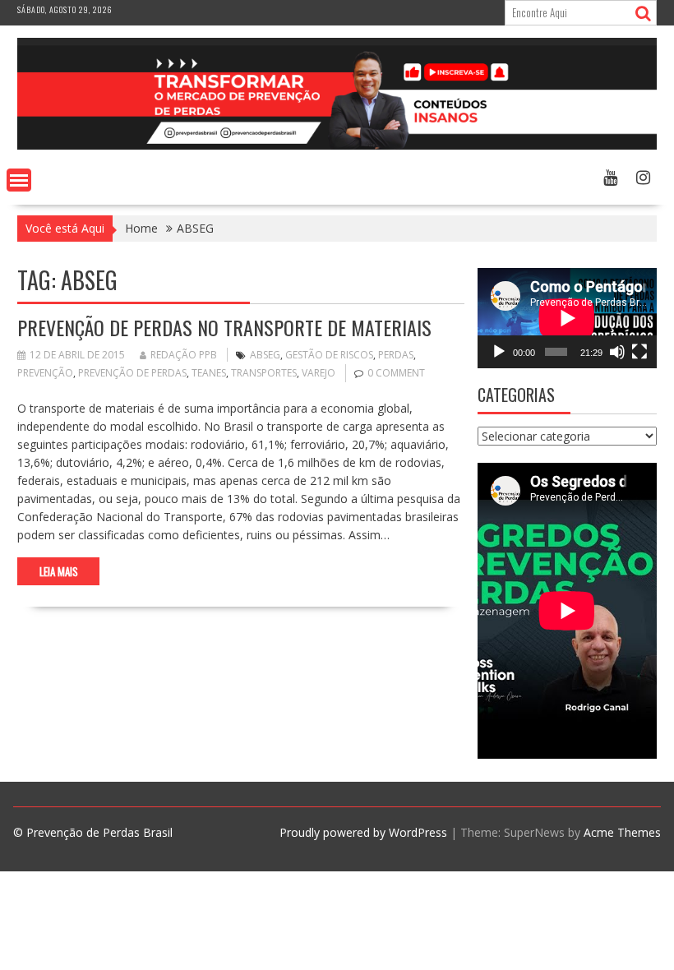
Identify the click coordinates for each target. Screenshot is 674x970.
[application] (567, 318)
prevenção (45, 373)
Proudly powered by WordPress (363, 832)
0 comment (396, 373)
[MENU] (19, 180)
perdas (395, 355)
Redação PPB (183, 355)
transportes (264, 373)
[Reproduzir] (499, 352)
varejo (318, 373)
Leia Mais (58, 571)
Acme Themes (622, 832)
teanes (209, 373)
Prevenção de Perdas (132, 373)
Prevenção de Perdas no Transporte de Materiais (224, 327)
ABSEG (265, 355)
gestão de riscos (329, 355)
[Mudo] (617, 352)
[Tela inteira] (639, 352)
